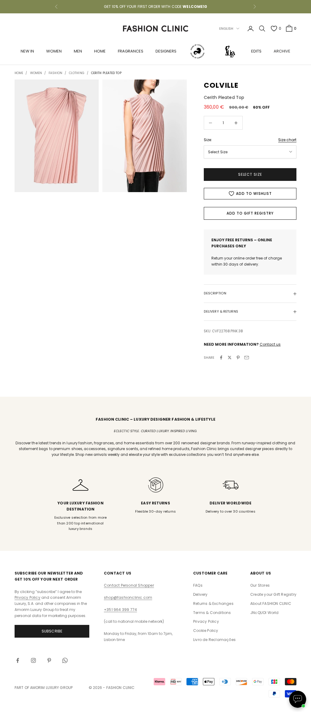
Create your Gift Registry (273, 594)
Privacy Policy (27, 597)
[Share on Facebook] (221, 357)
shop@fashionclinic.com (128, 597)
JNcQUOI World (264, 612)
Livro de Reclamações (214, 639)
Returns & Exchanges (213, 603)
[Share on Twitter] (229, 357)
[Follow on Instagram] (33, 660)
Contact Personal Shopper (129, 585)
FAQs (198, 585)
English (226, 28)
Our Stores (260, 585)
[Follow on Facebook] (18, 660)
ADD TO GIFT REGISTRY (250, 213)
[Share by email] (246, 357)
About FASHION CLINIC (270, 603)
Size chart (287, 139)
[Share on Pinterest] (238, 357)
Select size (250, 174)
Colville (221, 85)
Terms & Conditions (212, 612)
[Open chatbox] (297, 699)
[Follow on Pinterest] (49, 660)
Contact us (270, 344)
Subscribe (52, 631)
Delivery (200, 594)
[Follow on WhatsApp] (65, 660)
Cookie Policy (205, 630)
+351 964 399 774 (120, 609)
